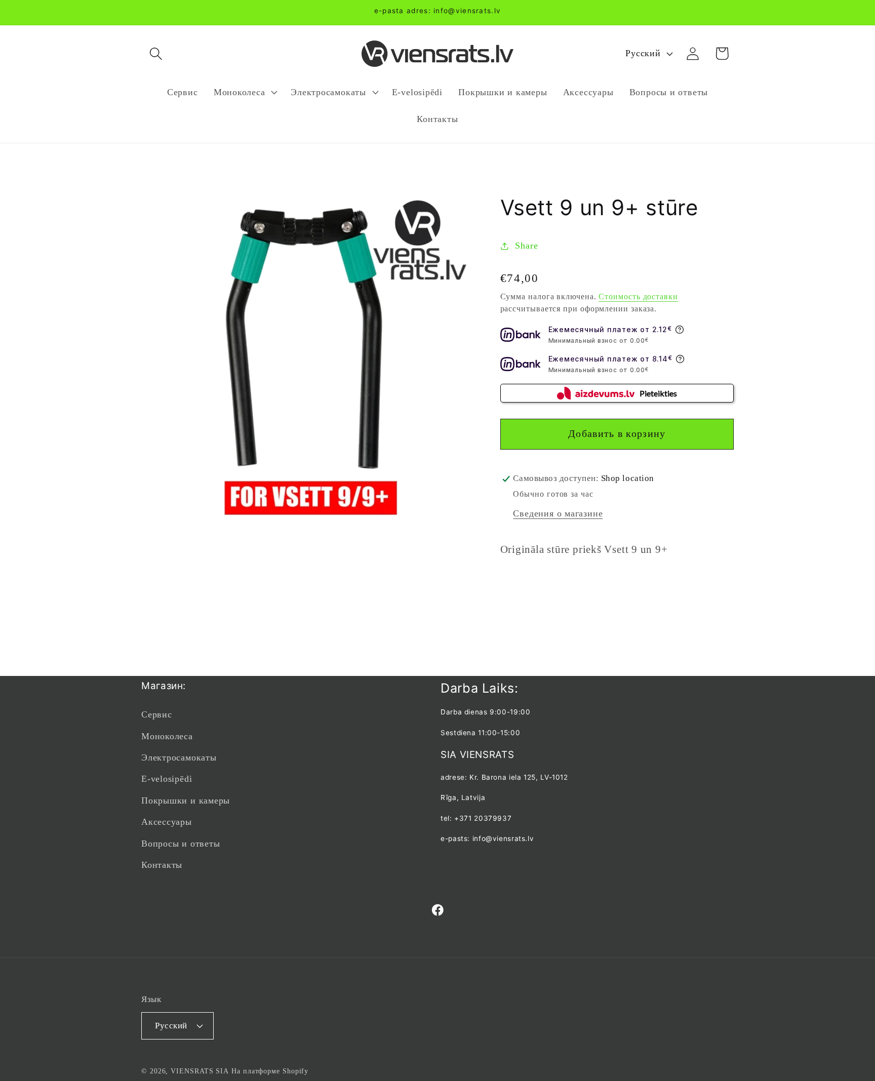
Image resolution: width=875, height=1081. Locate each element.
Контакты (161, 865)
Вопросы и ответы (180, 843)
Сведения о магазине (558, 514)
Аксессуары (166, 822)
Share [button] (526, 246)
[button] (155, 53)
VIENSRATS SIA (200, 1071)
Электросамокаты (179, 757)
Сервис (156, 714)
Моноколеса (167, 736)
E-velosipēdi (166, 779)
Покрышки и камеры (185, 800)
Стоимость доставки (638, 296)
